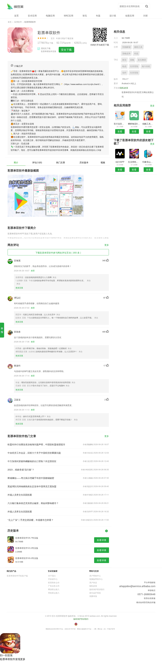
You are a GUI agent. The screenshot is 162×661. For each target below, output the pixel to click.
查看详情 (101, 540)
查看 (120, 131)
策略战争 (126, 53)
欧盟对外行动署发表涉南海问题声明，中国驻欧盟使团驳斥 (36, 444)
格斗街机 (146, 66)
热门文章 (60, 162)
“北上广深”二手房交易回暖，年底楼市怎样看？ (30, 519)
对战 (136, 53)
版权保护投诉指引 (97, 589)
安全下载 (66, 49)
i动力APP (119, 161)
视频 (103, 162)
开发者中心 (53, 579)
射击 (124, 59)
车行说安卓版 (120, 123)
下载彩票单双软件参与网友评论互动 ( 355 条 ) (58, 252)
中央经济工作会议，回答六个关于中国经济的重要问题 (34, 452)
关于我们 (52, 575)
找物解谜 (126, 46)
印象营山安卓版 (148, 161)
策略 (132, 59)
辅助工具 (138, 46)
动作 (124, 72)
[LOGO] (15, 6)
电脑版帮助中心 (96, 579)
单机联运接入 (53, 592)
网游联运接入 (53, 589)
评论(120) (37, 162)
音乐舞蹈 (142, 59)
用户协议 (93, 582)
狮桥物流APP (134, 123)
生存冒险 (134, 66)
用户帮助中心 (95, 575)
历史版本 (84, 162)
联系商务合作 (53, 582)
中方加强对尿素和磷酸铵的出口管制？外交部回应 (32, 461)
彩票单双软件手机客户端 (17, 575)
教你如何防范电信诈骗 (145, 602)
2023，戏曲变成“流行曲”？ (21, 469)
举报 (2, 330)
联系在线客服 (149, 598)
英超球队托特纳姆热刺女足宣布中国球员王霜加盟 (32, 486)
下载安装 (69, 38)
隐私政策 (124, 87)
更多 (106, 245)
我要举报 (93, 596)
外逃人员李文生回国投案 (20, 494)
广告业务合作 (53, 585)
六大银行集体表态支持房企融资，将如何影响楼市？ (33, 503)
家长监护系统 (95, 592)
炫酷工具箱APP (148, 123)
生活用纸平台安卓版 (134, 161)
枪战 (124, 66)
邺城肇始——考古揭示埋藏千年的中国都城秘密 (31, 477)
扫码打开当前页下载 (99, 44)
